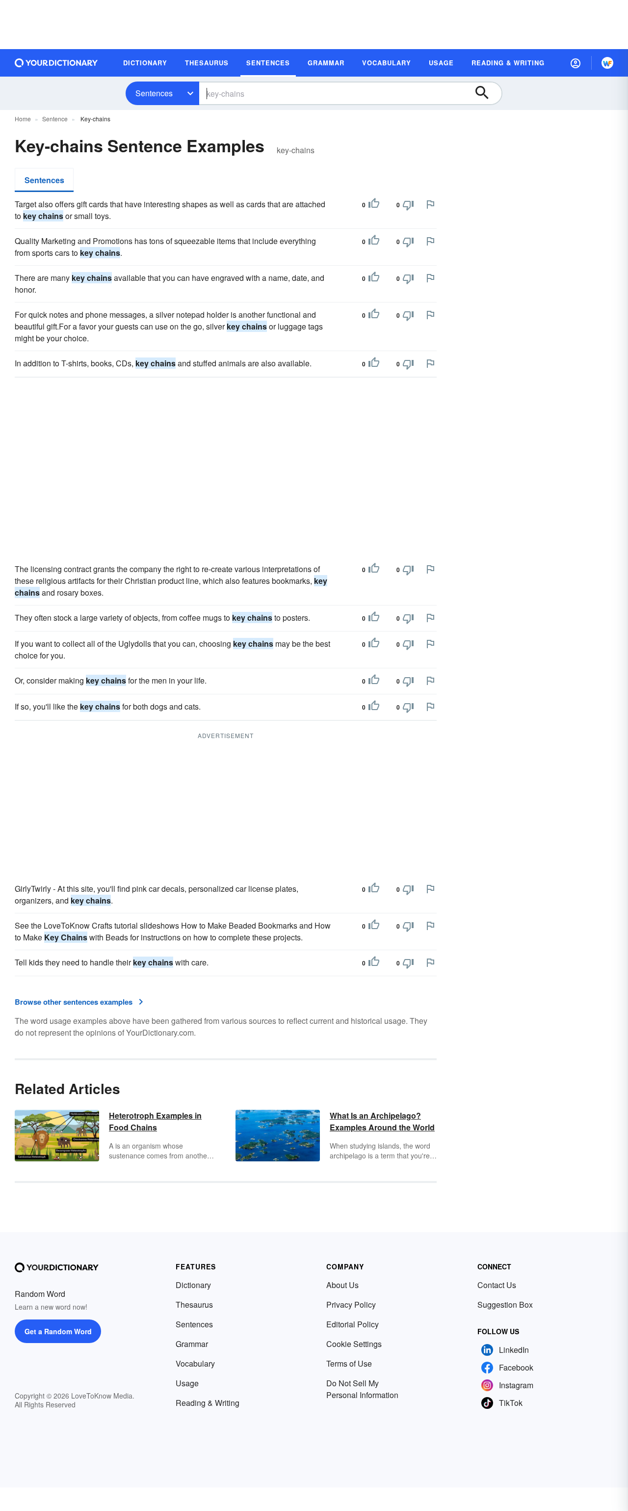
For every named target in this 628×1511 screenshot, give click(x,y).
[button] (575, 63)
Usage (187, 1383)
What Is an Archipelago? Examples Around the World (382, 1121)
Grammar (192, 1343)
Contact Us (496, 1285)
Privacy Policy (351, 1304)
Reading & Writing (207, 1402)
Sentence (55, 118)
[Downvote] (408, 204)
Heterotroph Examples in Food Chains (155, 1121)
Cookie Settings (354, 1343)
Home (23, 118)
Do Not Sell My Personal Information (362, 1389)
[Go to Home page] (56, 62)
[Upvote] (374, 204)
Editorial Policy (352, 1324)
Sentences (154, 93)
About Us (342, 1285)
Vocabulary (195, 1363)
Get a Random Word (58, 1331)
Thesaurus (194, 1304)
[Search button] (486, 93)
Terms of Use (349, 1363)
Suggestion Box (505, 1304)
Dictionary (193, 1285)
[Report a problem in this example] (430, 204)
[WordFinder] (607, 63)
